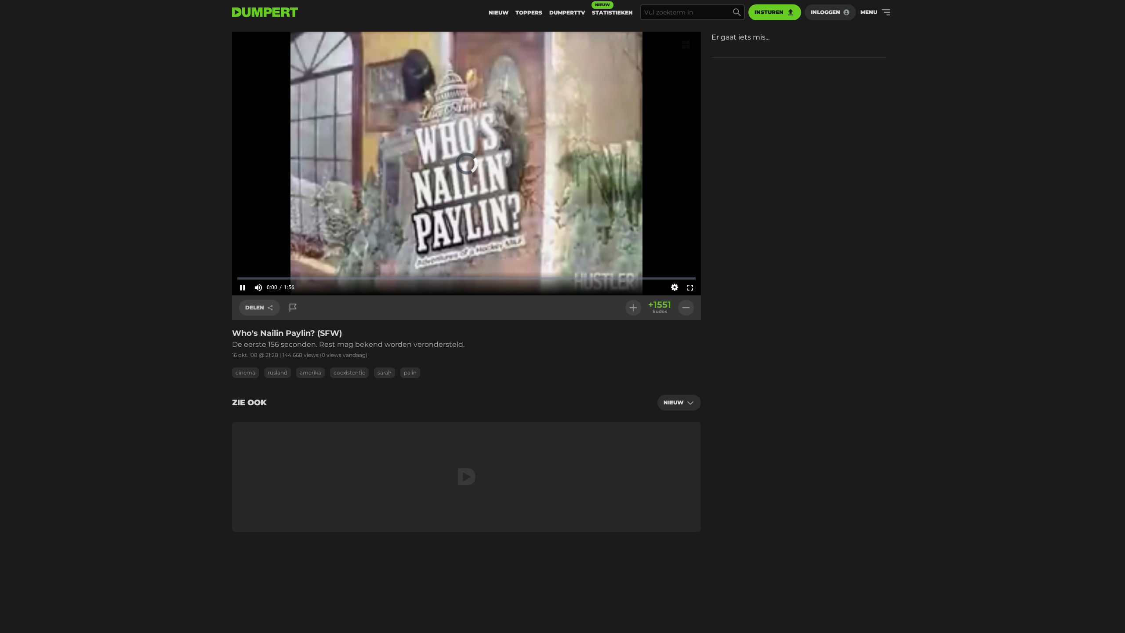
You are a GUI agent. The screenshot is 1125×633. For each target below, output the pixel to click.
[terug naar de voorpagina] (265, 12)
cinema (245, 372)
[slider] (466, 278)
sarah (384, 372)
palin (410, 372)
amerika (310, 372)
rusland (277, 372)
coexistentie (349, 372)
